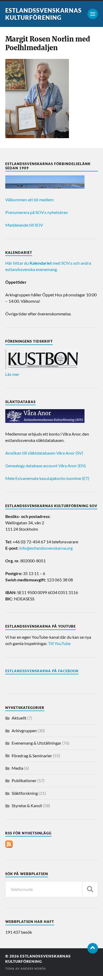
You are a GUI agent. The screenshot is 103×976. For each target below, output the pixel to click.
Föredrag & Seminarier (32, 755)
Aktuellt (19, 717)
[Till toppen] (92, 948)
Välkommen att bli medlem (29, 199)
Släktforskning (25, 793)
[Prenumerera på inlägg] (9, 846)
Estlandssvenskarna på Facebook (42, 671)
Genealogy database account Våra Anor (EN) (45, 465)
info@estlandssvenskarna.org (46, 547)
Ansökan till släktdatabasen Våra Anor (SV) (44, 452)
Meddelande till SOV (24, 224)
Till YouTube (59, 643)
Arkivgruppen (24, 730)
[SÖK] (90, 889)
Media (17, 767)
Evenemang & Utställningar (36, 742)
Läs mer (12, 374)
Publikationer (24, 780)
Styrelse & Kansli (27, 805)
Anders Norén (33, 968)
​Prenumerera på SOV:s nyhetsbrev (36, 212)
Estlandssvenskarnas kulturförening (43, 14)
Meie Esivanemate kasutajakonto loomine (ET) (47, 478)
